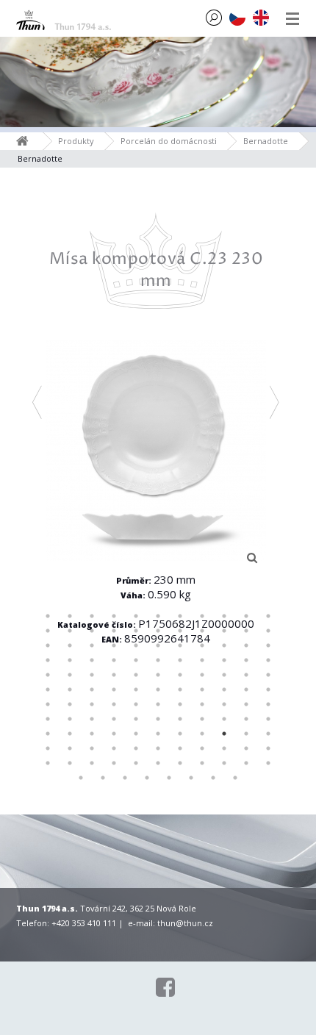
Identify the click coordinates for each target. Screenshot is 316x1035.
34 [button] (47, 660)
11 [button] (268, 616)
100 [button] (47, 748)
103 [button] (114, 748)
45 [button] (47, 674)
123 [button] (103, 777)
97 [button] (224, 733)
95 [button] (180, 733)
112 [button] (69, 763)
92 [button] (114, 733)
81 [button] (114, 719)
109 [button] (246, 748)
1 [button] (47, 616)
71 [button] (136, 704)
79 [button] (69, 719)
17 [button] (158, 630)
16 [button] (136, 630)
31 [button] (224, 645)
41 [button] (202, 660)
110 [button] (268, 748)
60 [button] (136, 689)
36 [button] (92, 660)
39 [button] (158, 660)
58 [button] (92, 689)
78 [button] (47, 719)
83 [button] (158, 719)
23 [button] (47, 645)
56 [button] (47, 689)
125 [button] (147, 777)
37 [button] (114, 660)
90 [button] (69, 733)
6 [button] (158, 616)
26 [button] (114, 645)
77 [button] (268, 704)
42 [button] (224, 660)
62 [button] (180, 689)
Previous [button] (37, 402)
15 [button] (114, 630)
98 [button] (246, 733)
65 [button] (246, 689)
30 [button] (202, 645)
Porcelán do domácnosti (169, 140)
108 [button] (224, 748)
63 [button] (202, 689)
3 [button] (92, 616)
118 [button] (202, 763)
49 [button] (136, 674)
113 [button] (92, 763)
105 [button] (158, 748)
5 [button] (136, 616)
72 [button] (158, 704)
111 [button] (47, 763)
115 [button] (136, 763)
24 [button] (69, 645)
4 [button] (114, 616)
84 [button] (180, 719)
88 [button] (268, 719)
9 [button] (224, 616)
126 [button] (169, 777)
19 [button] (202, 630)
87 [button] (246, 719)
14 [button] (92, 630)
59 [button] (114, 689)
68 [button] (69, 704)
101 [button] (69, 748)
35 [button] (69, 660)
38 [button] (136, 660)
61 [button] (158, 689)
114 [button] (114, 763)
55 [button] (268, 674)
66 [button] (268, 689)
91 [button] (92, 733)
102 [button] (92, 748)
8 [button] (202, 616)
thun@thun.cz (185, 922)
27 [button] (136, 645)
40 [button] (180, 660)
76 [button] (246, 704)
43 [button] (246, 660)
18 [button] (180, 630)
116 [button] (158, 763)
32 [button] (246, 645)
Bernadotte (265, 140)
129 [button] (235, 777)
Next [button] (275, 402)
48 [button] (114, 674)
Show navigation (292, 18)
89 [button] (47, 733)
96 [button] (202, 733)
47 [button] (92, 674)
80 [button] (92, 719)
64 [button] (224, 689)
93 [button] (136, 733)
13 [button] (69, 630)
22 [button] (268, 630)
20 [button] (224, 630)
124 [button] (125, 777)
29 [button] (180, 645)
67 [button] (47, 704)
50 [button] (158, 674)
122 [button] (80, 777)
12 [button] (47, 630)
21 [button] (246, 630)
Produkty (76, 140)
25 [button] (92, 645)
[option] (156, 451)
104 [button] (136, 748)
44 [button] (268, 660)
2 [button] (69, 616)
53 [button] (224, 674)
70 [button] (114, 704)
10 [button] (246, 616)
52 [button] (202, 674)
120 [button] (246, 763)
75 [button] (224, 704)
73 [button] (180, 704)
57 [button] (69, 689)
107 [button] (202, 748)
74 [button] (202, 704)
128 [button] (213, 777)
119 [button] (224, 763)
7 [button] (180, 616)
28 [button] (158, 645)
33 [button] (268, 645)
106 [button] (180, 748)
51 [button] (180, 674)
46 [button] (69, 674)
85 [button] (202, 719)
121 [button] (268, 763)
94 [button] (158, 733)
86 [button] (224, 719)
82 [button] (136, 719)
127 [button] (191, 777)
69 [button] (92, 704)
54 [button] (246, 674)
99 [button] (268, 733)
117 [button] (180, 763)
